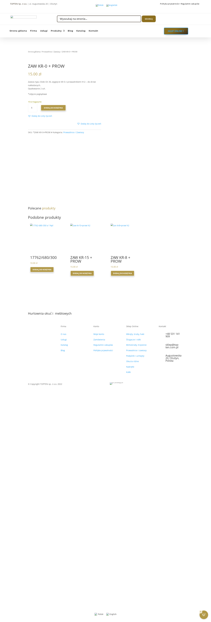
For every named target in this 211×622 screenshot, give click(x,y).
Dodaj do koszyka (53, 107)
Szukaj (149, 19)
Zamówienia (99, 339)
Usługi (44, 31)
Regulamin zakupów (190, 3)
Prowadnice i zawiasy (136, 350)
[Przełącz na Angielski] (112, 5)
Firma (33, 31)
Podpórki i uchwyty (135, 355)
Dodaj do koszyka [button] (42, 269)
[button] (40, 116)
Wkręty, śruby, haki (135, 334)
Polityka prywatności (169, 3)
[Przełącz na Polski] (99, 5)
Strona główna (18, 31)
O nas (63, 334)
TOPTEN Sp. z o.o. (18, 3)
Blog (70, 31)
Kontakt (93, 31)
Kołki (128, 372)
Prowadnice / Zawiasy (51, 51)
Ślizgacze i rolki (133, 339)
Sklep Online (175, 31)
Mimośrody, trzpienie (136, 345)
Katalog (81, 31)
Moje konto (98, 334)
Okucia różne (132, 361)
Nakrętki (130, 366)
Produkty (56, 31)
